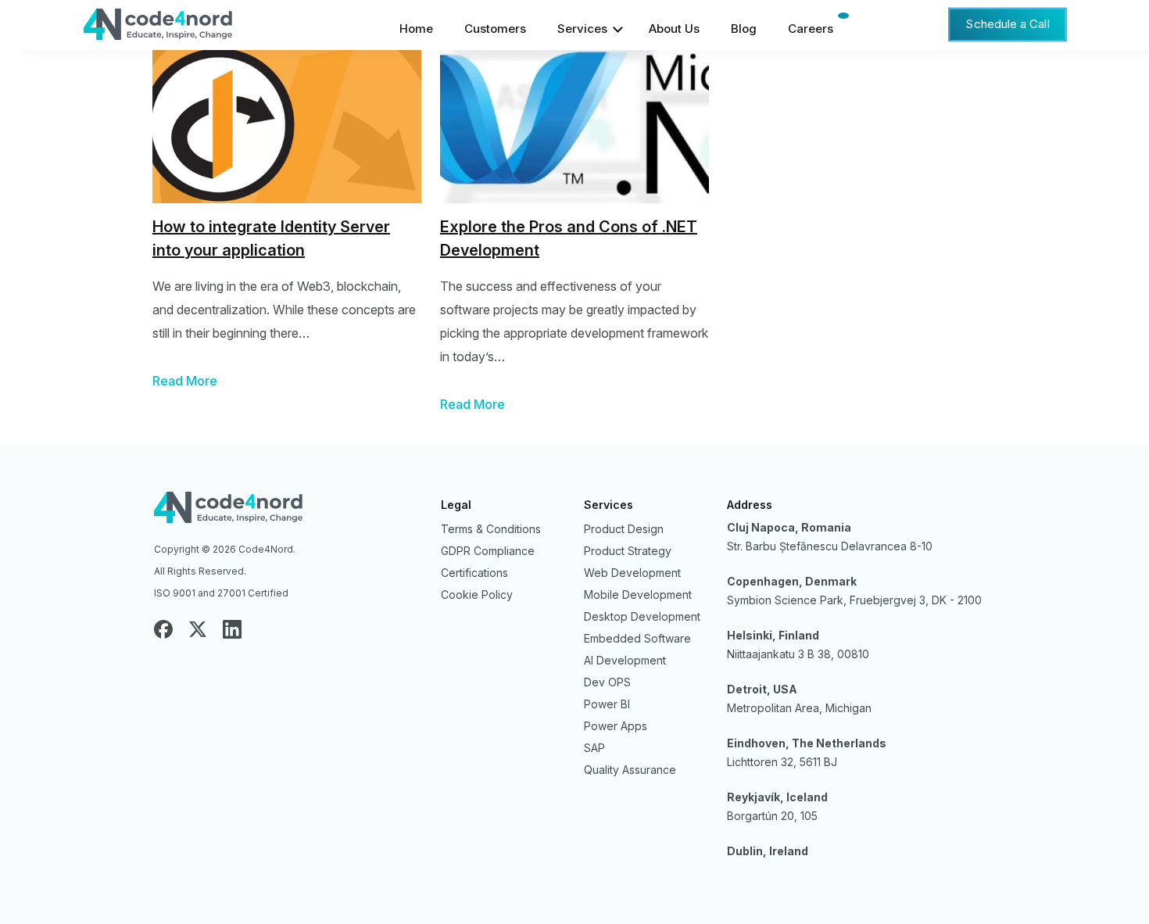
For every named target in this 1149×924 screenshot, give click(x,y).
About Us (674, 28)
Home (416, 28)
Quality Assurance (630, 769)
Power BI (607, 704)
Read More (184, 381)
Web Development (632, 572)
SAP (594, 747)
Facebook (163, 629)
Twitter (197, 629)
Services (582, 28)
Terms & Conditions (491, 528)
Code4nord (288, 511)
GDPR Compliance (488, 550)
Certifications (474, 572)
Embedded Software (637, 638)
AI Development (625, 660)
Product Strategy (627, 550)
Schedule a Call (1007, 23)
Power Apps (615, 725)
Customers (495, 28)
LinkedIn (232, 629)
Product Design (624, 528)
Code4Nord (199, 28)
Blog (744, 28)
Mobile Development (638, 594)
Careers (810, 28)
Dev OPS (607, 682)
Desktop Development (642, 616)
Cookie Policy (477, 594)
